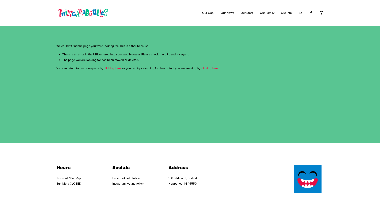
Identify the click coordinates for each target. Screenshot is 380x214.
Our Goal (208, 13)
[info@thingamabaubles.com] (301, 13)
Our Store (247, 13)
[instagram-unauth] (322, 13)
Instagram (119, 183)
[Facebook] (311, 13)
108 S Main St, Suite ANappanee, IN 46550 (182, 181)
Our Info (286, 13)
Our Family (267, 13)
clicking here (112, 68)
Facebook (119, 178)
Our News (227, 13)
